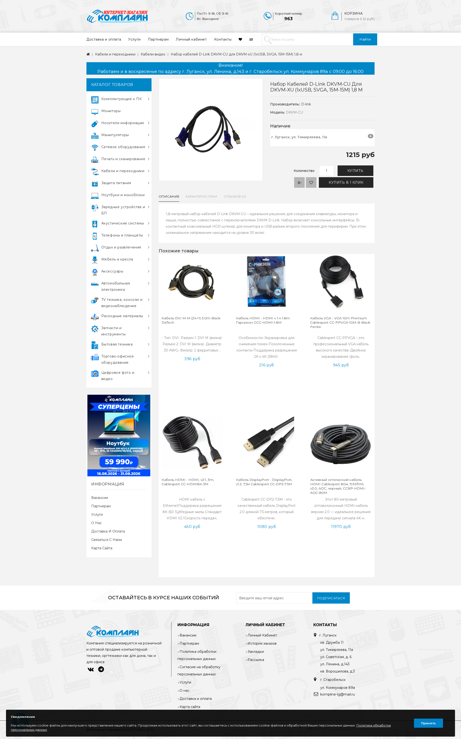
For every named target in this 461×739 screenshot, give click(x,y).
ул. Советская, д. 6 (336, 657)
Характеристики (201, 196)
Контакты (223, 39)
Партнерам (158, 39)
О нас (96, 523)
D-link (306, 104)
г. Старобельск (332, 680)
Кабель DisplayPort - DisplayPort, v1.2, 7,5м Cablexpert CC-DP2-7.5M (264, 482)
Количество (304, 171)
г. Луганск (328, 635)
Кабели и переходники (115, 54)
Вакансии (99, 498)
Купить (355, 171)
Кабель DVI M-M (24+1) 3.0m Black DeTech (191, 320)
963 (288, 18)
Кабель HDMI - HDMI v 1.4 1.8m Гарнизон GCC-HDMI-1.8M (263, 320)
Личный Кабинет (262, 635)
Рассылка (256, 660)
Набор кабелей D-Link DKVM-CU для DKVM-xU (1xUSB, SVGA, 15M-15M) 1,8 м (236, 54)
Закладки (256, 651)
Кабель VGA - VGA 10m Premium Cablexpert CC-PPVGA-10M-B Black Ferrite (340, 322)
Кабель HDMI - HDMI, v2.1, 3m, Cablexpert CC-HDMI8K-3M (188, 482)
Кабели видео (153, 54)
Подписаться (331, 598)
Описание (169, 196)
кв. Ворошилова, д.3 (337, 671)
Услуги (134, 39)
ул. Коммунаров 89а (337, 687)
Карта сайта (101, 548)
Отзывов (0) (235, 196)
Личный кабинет (191, 39)
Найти (365, 39)
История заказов (262, 643)
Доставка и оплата (103, 39)
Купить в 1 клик (346, 182)
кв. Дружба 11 (332, 642)
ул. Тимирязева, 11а (336, 650)
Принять (428, 723)
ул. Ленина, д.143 (335, 664)
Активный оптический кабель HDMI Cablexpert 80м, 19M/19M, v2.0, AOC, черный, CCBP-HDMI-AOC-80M (338, 486)
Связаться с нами (106, 540)
